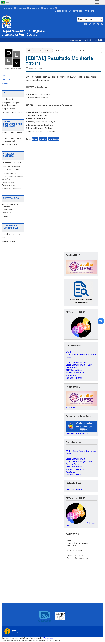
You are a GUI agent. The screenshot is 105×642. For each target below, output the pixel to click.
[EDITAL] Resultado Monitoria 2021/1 (70, 50)
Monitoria (54, 139)
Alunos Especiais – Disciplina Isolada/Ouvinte (10, 206)
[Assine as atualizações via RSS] (102, 24)
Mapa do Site (89, 11)
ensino (43, 139)
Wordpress (48, 638)
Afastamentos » (9, 173)
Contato (5, 83)
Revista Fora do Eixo (75, 372)
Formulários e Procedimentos (8, 183)
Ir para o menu (23, 8)
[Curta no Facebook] (85, 24)
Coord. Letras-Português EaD (79, 364)
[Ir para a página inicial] (28, 50)
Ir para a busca (36, 8)
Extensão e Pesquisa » (12, 112)
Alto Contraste (75, 11)
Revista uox (71, 375)
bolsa (34, 139)
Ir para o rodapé (50, 8)
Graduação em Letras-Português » (12, 133)
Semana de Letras (74, 378)
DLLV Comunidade (74, 370)
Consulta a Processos (11, 188)
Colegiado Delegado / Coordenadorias (11, 103)
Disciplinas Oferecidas (11, 234)
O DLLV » (6, 79)
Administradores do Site (93, 40)
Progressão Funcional (11, 162)
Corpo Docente (8, 108)
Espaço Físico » (8, 213)
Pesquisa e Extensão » (12, 166)
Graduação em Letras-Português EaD (12, 139)
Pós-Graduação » (9, 144)
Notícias (38, 50)
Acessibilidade (61, 11)
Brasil (8, 2)
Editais (5, 216)
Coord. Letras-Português (77, 362)
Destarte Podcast (73, 367)
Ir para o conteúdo (8, 8)
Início (4, 76)
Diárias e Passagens (11, 169)
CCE (67, 359)
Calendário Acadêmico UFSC (78, 433)
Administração (8, 99)
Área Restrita (75, 40)
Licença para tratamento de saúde (12, 177)
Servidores (6, 238)
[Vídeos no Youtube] (94, 24)
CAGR (68, 351)
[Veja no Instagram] (98, 24)
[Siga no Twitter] (90, 24)
